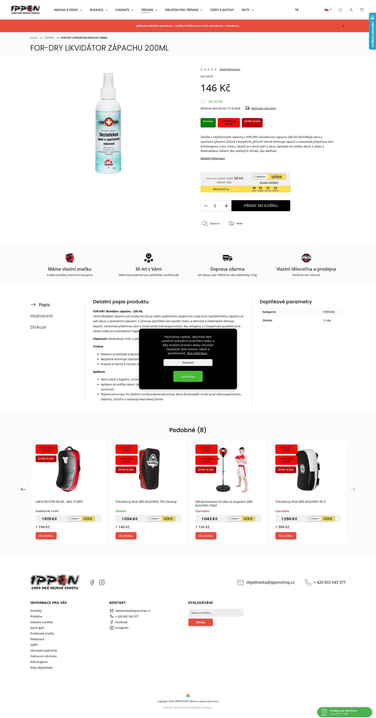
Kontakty (36, 611)
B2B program (39, 662)
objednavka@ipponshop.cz (270, 582)
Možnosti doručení (263, 108)
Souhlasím (188, 376)
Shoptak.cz (206, 707)
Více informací (197, 353)
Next (353, 489)
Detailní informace (213, 158)
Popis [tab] (44, 305)
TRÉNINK (329, 312)
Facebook (92, 582)
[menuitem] (68, 10)
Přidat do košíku (261, 206)
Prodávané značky (42, 633)
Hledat (200, 622)
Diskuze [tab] (38, 327)
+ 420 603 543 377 (330, 582)
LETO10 (277, 176)
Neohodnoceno (230, 69)
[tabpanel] (69, 491)
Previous (24, 489)
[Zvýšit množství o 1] (226, 206)
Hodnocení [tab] (41, 316)
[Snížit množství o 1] (206, 206)
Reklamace (37, 639)
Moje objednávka (41, 667)
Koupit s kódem (269, 182)
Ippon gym (37, 628)
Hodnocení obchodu (43, 656)
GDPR (34, 645)
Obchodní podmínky (43, 650)
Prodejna (36, 616)
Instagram (102, 582)
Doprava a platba (41, 622)
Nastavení (188, 362)
